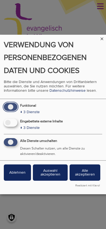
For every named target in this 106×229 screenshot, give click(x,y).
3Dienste (30, 112)
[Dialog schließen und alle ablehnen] (102, 38)
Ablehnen (17, 172)
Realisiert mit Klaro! (87, 185)
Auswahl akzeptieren (50, 172)
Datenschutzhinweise (67, 90)
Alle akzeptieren (85, 172)
